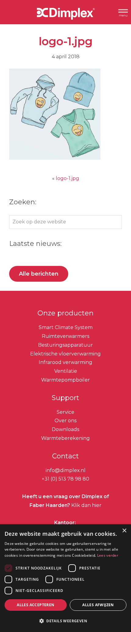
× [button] (124, 530)
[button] (65, 621)
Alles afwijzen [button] (98, 604)
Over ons (65, 420)
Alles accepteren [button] (35, 604)
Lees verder (107, 555)
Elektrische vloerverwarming (65, 354)
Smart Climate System (66, 327)
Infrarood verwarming (65, 362)
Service (65, 412)
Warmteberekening (65, 438)
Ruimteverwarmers (65, 336)
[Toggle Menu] (123, 12)
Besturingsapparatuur (65, 345)
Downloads (65, 429)
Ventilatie (65, 371)
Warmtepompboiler (65, 380)
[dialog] (65, 578)
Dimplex (65, 15)
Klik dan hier (85, 505)
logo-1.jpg (67, 178)
